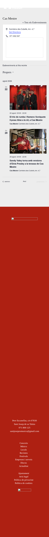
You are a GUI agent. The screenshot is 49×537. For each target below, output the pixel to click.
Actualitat (23, 466)
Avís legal (23, 476)
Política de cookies (23, 483)
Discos (24, 463)
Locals (24, 449)
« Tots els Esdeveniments (34, 22)
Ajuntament (23, 473)
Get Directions (15, 32)
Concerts (24, 443)
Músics (23, 446)
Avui (24, 181)
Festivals (24, 456)
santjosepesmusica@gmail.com (24, 431)
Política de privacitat (23, 480)
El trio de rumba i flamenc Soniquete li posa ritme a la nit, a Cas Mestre (28, 118)
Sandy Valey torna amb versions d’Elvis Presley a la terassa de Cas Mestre (27, 163)
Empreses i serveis (23, 459)
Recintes (24, 453)
